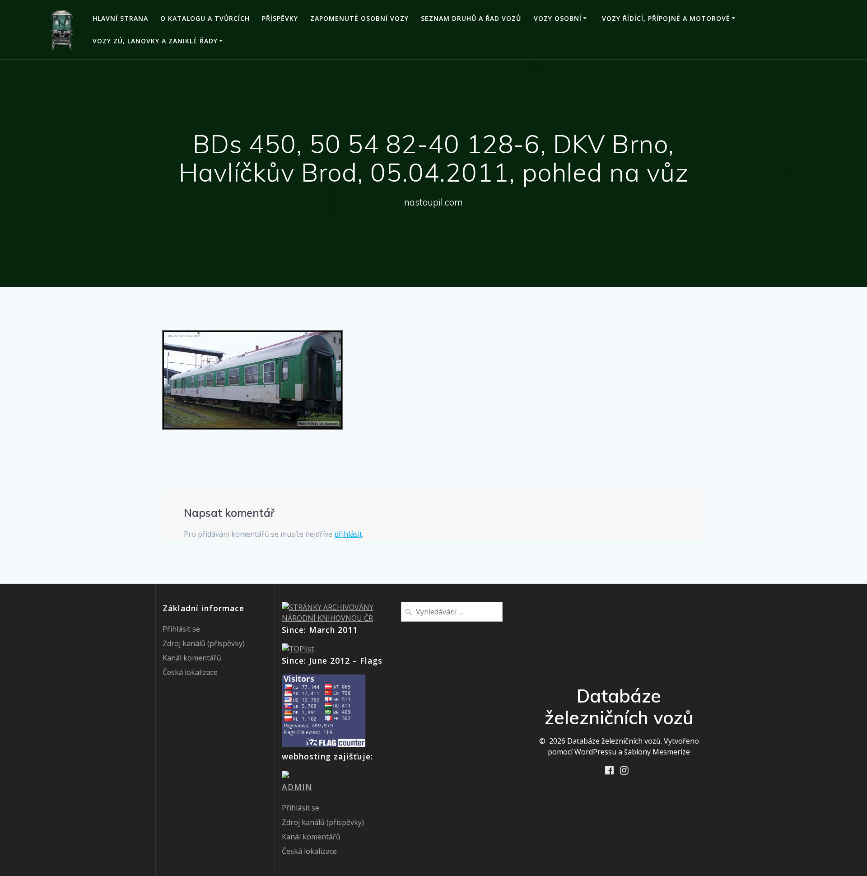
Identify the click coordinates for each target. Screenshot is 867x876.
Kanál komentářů (192, 658)
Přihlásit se (181, 629)
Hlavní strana (120, 18)
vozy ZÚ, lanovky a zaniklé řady (155, 41)
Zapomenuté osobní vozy (359, 18)
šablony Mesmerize (657, 752)
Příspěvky (280, 18)
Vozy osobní (558, 18)
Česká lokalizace (190, 672)
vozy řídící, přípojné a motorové (666, 18)
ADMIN (297, 787)
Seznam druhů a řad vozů (471, 18)
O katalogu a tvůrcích (205, 18)
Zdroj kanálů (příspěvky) (204, 643)
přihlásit (348, 534)
